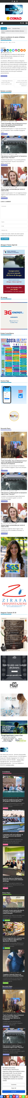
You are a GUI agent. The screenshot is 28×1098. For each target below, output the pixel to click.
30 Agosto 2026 (7, 832)
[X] (5, 50)
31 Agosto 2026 (5, 121)
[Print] (21, 50)
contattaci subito (10, 765)
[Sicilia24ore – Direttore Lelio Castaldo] (2, 23)
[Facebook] (2, 50)
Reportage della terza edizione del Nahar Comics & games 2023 (6, 82)
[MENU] (26, 23)
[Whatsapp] (10, 50)
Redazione (12, 121)
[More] (24, 50)
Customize (13, 1084)
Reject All (13, 1088)
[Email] (19, 50)
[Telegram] (13, 50)
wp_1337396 (12, 42)
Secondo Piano (4, 76)
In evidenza (5, 808)
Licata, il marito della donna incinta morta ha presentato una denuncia (21, 83)
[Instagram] (16, 50)
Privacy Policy (20, 759)
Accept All (13, 1091)
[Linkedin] (7, 50)
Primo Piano (7, 920)
